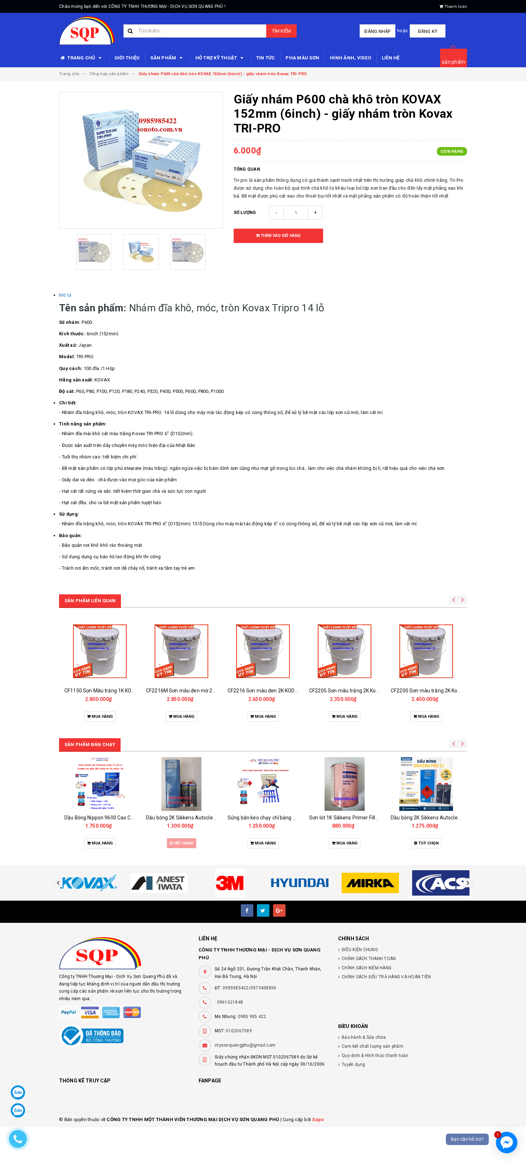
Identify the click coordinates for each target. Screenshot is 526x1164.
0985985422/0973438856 (249, 987)
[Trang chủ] (87, 30)
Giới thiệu (127, 57)
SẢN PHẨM (163, 57)
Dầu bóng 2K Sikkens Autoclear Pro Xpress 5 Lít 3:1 (449, 817)
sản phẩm (453, 62)
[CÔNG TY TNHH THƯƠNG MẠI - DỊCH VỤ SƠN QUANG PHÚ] (123, 953)
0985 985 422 (252, 1016)
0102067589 (239, 1030)
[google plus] (279, 910)
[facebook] (247, 910)
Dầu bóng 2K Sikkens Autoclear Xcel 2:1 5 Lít (196, 817)
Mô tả (65, 295)
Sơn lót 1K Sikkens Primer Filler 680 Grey (355, 817)
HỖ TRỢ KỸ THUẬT (216, 57)
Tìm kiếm (281, 31)
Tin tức (265, 57)
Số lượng (245, 212)
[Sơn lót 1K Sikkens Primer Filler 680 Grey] (344, 784)
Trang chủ (81, 57)
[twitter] (263, 910)
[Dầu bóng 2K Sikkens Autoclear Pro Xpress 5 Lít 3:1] (426, 784)
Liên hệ (391, 57)
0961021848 (230, 1002)
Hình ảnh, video (350, 57)
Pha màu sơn (302, 57)
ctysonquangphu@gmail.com (245, 1045)
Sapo (318, 1119)
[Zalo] (18, 1092)
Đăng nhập (377, 31)
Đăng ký (428, 31)
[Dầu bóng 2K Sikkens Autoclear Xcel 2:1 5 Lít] (181, 784)
